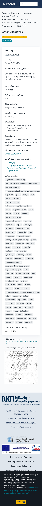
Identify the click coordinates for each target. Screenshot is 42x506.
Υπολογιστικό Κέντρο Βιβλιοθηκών (21, 423)
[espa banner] (21, 449)
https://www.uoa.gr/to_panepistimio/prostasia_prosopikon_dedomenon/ (21, 490)
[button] (15, 179)
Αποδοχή (21, 502)
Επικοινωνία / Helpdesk (21, 427)
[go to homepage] (8, 3)
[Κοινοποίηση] (39, 40)
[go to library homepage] (21, 400)
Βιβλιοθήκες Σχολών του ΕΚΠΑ (21, 418)
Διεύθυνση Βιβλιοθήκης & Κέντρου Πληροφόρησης (21, 412)
